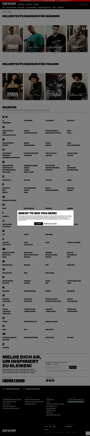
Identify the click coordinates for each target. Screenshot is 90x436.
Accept (38, 224)
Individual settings (50, 223)
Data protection (22, 220)
